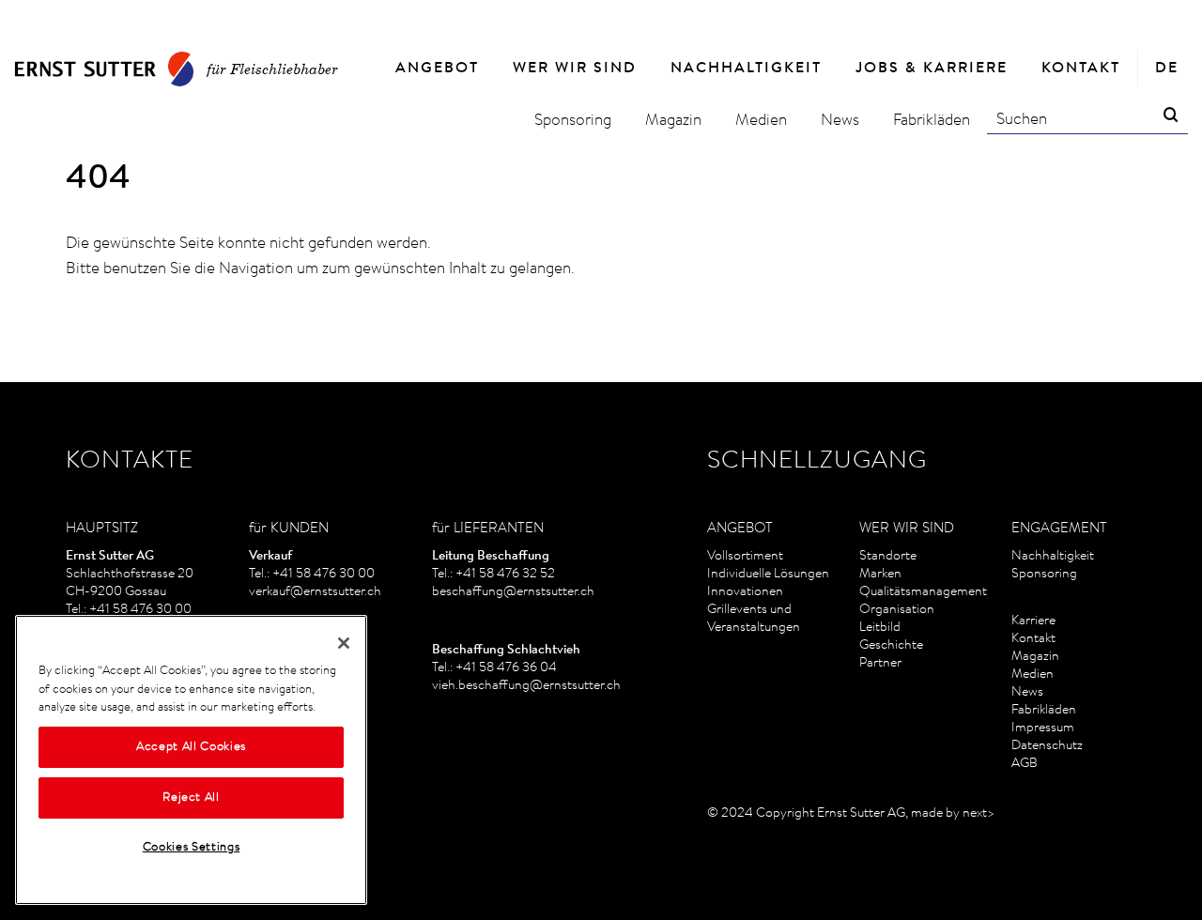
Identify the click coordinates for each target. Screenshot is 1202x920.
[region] (191, 760)
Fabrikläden (1043, 710)
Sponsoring (1044, 574)
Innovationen (745, 592)
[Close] (343, 643)
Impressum (1042, 728)
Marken (880, 574)
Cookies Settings (191, 847)
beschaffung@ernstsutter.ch (513, 592)
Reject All (191, 797)
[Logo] (104, 69)
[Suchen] (1171, 117)
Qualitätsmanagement (923, 592)
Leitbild (880, 628)
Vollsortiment (745, 556)
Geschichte (891, 645)
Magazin (1035, 657)
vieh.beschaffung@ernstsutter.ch (526, 686)
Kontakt (1033, 639)
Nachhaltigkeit (1052, 556)
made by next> (952, 813)
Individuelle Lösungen (768, 574)
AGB (1024, 764)
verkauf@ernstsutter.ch (315, 592)
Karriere (1033, 621)
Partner (880, 663)
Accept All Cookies (191, 747)
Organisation (896, 610)
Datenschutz (1047, 746)
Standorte (888, 556)
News (1027, 692)
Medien (1032, 675)
